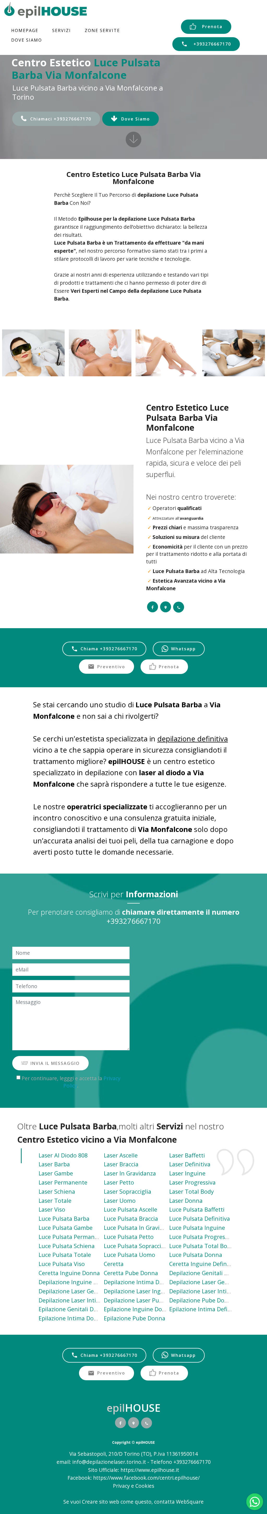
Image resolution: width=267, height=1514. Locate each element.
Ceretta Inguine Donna (69, 1273)
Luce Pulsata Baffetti (196, 1209)
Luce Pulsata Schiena (67, 1246)
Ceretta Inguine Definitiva (203, 1264)
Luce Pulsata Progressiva (202, 1237)
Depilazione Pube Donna (202, 1300)
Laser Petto (119, 1182)
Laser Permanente (63, 1182)
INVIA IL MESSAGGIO (55, 1063)
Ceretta (114, 1264)
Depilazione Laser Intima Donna (81, 1300)
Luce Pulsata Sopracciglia (137, 1246)
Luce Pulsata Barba (64, 1218)
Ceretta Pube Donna (131, 1273)
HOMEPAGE (24, 30)
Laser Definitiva (189, 1164)
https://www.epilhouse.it (149, 1469)
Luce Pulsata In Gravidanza (139, 1227)
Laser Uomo (120, 1200)
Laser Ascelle (121, 1155)
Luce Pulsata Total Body (201, 1246)
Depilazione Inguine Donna (75, 1282)
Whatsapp (183, 649)
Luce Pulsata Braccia (131, 1218)
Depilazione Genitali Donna (205, 1273)
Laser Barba (54, 1164)
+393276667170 (212, 44)
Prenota (212, 26)
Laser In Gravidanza (130, 1173)
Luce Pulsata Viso (62, 1264)
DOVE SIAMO (26, 40)
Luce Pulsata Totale (65, 1254)
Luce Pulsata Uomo (129, 1254)
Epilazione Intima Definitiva (205, 1309)
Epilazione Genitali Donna (73, 1309)
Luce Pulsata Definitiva (199, 1218)
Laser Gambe (56, 1173)
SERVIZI (61, 30)
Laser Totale (55, 1200)
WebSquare (190, 1501)
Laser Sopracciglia (127, 1191)
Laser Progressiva (192, 1182)
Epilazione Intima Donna (71, 1318)
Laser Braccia (121, 1164)
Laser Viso (52, 1209)
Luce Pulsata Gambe (66, 1227)
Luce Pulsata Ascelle (130, 1209)
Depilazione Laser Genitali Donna (83, 1291)
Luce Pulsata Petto (129, 1237)
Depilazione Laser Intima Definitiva (215, 1291)
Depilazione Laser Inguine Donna (148, 1291)
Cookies (144, 1485)
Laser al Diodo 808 (63, 1155)
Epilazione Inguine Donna (138, 1309)
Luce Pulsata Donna (195, 1254)
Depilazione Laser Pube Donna (144, 1300)
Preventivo (111, 667)
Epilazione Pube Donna (134, 1318)
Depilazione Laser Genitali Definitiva (217, 1282)
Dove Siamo (135, 119)
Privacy (122, 1485)
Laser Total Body (191, 1191)
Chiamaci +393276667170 (60, 119)
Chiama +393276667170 (109, 649)
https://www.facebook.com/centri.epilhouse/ (146, 1477)
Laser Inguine (187, 1173)
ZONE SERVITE (102, 30)
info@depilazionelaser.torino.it (109, 1461)
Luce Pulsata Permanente (73, 1237)
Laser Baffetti (187, 1155)
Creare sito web (100, 1501)
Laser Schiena (57, 1191)
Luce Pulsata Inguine (197, 1227)
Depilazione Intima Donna (138, 1282)
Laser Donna (186, 1200)
